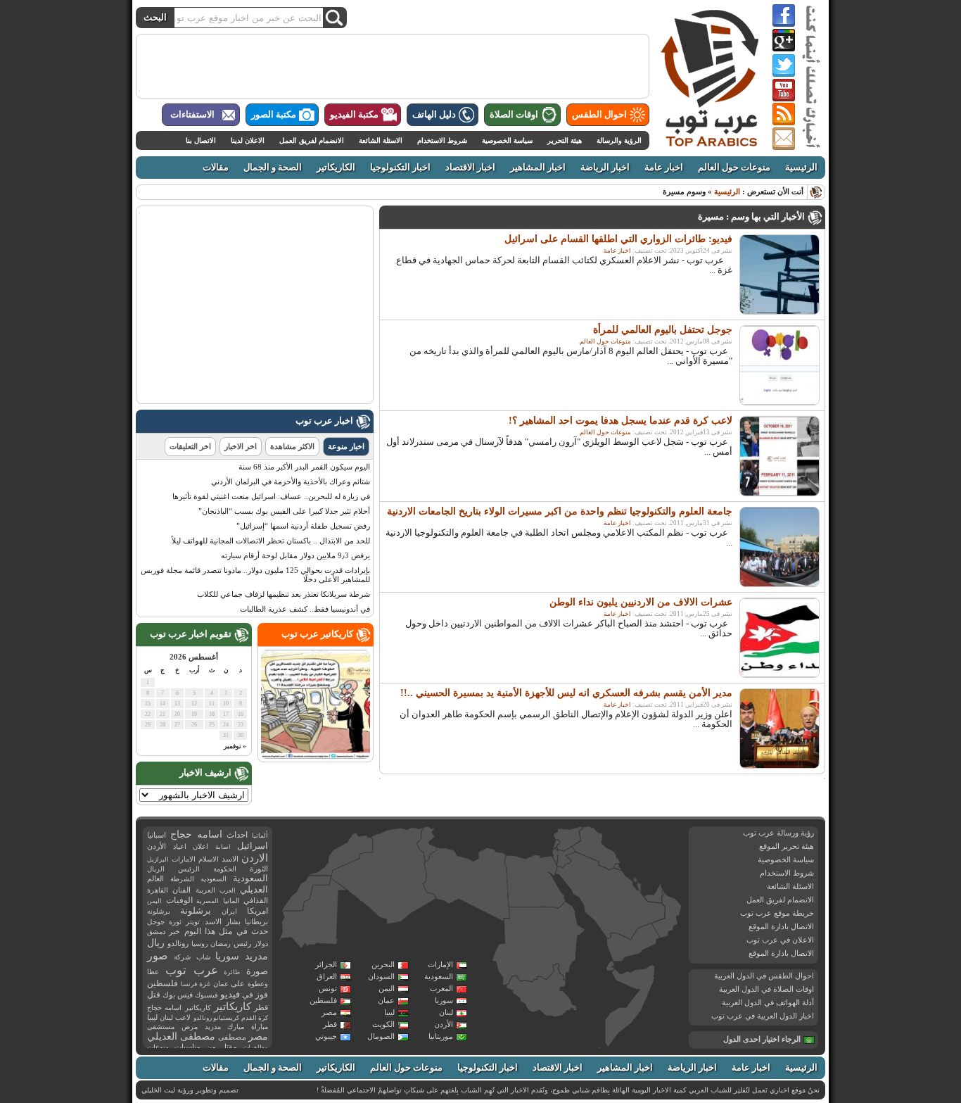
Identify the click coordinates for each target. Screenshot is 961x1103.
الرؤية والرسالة (619, 140)
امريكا (257, 911)
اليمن (386, 988)
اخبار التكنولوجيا (400, 167)
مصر (329, 1012)
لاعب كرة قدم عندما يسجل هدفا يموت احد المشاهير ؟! (620, 420)
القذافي (255, 900)
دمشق (156, 931)
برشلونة (195, 910)
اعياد (179, 846)
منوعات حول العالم (734, 167)
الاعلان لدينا (248, 140)
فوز (261, 995)
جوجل (156, 922)
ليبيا (389, 1012)
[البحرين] (636, 881)
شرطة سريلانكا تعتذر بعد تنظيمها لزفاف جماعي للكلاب (283, 594)
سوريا (444, 1000)
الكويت (383, 1024)
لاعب (183, 1017)
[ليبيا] (466, 884)
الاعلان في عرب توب (780, 939)
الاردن (254, 858)
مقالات (216, 167)
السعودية (438, 976)
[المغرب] (341, 854)
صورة (257, 971)
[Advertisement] (392, 66)
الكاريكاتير (336, 167)
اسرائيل (252, 845)
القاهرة (157, 890)
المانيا (231, 901)
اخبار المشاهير (538, 167)
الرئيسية (801, 167)
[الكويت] (617, 867)
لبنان (446, 1012)
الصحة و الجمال (272, 167)
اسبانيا (156, 835)
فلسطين (323, 1000)
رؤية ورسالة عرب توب (778, 832)
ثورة (175, 922)
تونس (328, 988)
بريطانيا (256, 921)
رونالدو (178, 943)
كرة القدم (254, 1017)
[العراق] (596, 847)
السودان (381, 976)
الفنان (181, 890)
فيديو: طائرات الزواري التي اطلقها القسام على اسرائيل (618, 239)
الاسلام (208, 859)
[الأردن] (566, 857)
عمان (386, 1000)
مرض (190, 1026)
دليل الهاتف (434, 115)
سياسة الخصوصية (507, 140)
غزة (204, 984)
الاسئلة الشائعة (380, 140)
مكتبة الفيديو (354, 115)
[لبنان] (557, 844)
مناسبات (187, 1047)
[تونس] (427, 844)
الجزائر (326, 964)
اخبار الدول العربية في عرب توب (762, 1015)
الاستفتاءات (192, 115)
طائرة (232, 972)
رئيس (242, 943)
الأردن (443, 1024)
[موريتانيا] (313, 915)
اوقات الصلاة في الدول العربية (766, 989)
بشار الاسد (223, 921)
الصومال (381, 1036)
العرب (227, 890)
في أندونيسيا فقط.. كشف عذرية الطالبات (305, 609)
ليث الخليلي (158, 1090)
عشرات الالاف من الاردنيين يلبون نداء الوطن (640, 602)
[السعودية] (609, 896)
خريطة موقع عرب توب (777, 913)
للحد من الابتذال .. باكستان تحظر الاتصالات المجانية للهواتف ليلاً (271, 540)
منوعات (158, 1047)
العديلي (254, 890)
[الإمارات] (653, 893)
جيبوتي (326, 1036)
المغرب (441, 988)
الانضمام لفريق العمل (311, 140)
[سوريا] (568, 838)
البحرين (383, 964)
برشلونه (158, 911)
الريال (156, 869)
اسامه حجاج (196, 834)
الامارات (184, 859)
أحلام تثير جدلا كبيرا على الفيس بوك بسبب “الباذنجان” (284, 511)
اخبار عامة (663, 167)
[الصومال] (630, 1005)
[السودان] (537, 944)
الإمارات (440, 964)
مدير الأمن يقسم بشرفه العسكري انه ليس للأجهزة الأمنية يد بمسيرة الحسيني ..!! (566, 693)
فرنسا (189, 984)
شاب (203, 957)
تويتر (193, 922)
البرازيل (158, 859)
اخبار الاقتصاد (470, 167)
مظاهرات (255, 1047)
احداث (237, 835)
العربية (205, 890)
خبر (174, 931)
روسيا (199, 943)
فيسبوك (206, 995)
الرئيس (189, 869)
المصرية (207, 901)
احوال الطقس (599, 115)
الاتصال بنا (201, 140)
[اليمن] (632, 943)
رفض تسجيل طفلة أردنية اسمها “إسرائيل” (303, 526)
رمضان (220, 943)
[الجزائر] (383, 876)
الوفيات (179, 900)
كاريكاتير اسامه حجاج (179, 1007)
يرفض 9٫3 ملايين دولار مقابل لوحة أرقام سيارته (295, 555)
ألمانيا (260, 835)
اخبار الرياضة (605, 167)
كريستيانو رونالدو (216, 1017)
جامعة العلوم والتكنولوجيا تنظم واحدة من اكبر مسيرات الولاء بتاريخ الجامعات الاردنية (559, 511)
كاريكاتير (232, 1006)
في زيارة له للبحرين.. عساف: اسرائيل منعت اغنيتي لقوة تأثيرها (271, 496)
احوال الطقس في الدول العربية (764, 975)
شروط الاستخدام (442, 140)
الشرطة (182, 879)
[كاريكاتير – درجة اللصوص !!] (315, 756)
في (247, 995)
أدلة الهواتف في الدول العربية (768, 1002)
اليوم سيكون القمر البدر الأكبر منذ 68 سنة (304, 466)
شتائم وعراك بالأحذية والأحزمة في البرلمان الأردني (290, 481)
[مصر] (535, 881)
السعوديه (214, 879)
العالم (155, 878)
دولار (261, 943)
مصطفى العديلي (181, 1036)
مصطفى (232, 1037)
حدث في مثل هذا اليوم (226, 931)
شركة (182, 957)
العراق (327, 976)
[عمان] (667, 915)
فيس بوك (178, 995)
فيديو (230, 994)
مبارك (235, 1026)
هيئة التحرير (564, 140)
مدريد (213, 1026)
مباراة (259, 1026)
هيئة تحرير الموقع (786, 846)
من (211, 1046)
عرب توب (191, 970)
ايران (229, 911)
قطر (330, 1024)
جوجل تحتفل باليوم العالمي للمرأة (662, 329)
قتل (153, 995)
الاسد (230, 859)
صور (157, 956)
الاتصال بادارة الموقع (781, 926)
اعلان (200, 846)
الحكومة (224, 869)
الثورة (259, 869)
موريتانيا (440, 1036)
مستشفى (160, 1026)
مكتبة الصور (273, 115)
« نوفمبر (235, 746)
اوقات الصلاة (514, 115)
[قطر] (639, 890)
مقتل (229, 1046)
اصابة (223, 846)
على (238, 984)
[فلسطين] (555, 855)
